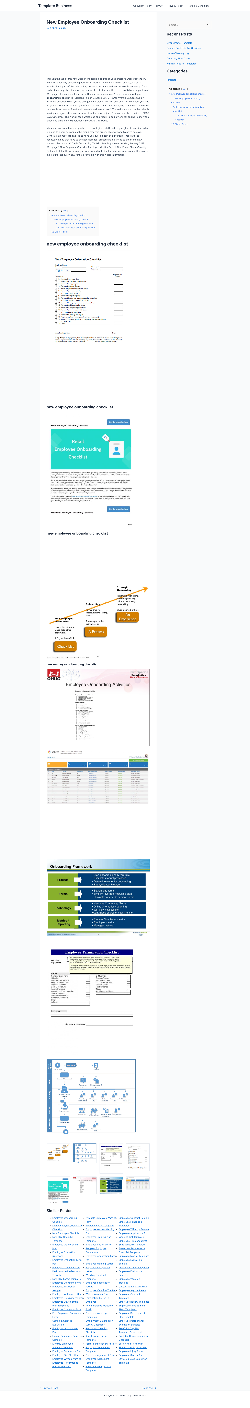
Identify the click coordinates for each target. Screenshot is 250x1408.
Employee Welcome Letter (66, 1294)
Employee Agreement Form (100, 1355)
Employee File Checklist (65, 1355)
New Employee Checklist (66, 1233)
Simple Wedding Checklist (133, 1347)
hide (64, 211)
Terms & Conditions (198, 5)
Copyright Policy (142, 5)
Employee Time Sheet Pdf (133, 1240)
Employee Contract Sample (134, 1217)
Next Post (149, 1388)
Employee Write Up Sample (134, 1229)
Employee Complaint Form (66, 1309)
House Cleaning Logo (178, 53)
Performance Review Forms (101, 1343)
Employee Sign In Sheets (132, 1290)
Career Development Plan (133, 1286)
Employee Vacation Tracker (101, 1290)
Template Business (55, 5)
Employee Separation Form (67, 1351)
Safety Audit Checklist (131, 1343)
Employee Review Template (134, 1301)
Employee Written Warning (66, 1358)
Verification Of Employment (134, 1267)
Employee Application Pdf (133, 1233)
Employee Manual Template (134, 1256)
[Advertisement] (71, 54)
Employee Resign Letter (99, 1244)
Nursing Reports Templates (181, 63)
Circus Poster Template (179, 42)
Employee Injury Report (132, 1351)
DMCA (159, 5)
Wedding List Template (131, 1236)
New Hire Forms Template (66, 1278)
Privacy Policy (175, 5)
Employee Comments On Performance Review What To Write (66, 1271)
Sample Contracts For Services (184, 48)
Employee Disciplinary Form (67, 1298)
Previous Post (49, 1388)
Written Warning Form (97, 1294)
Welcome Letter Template (100, 1225)
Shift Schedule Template (132, 1244)
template (171, 79)
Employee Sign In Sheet (132, 1355)
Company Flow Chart (178, 58)
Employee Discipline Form (66, 1282)
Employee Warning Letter (99, 1263)
